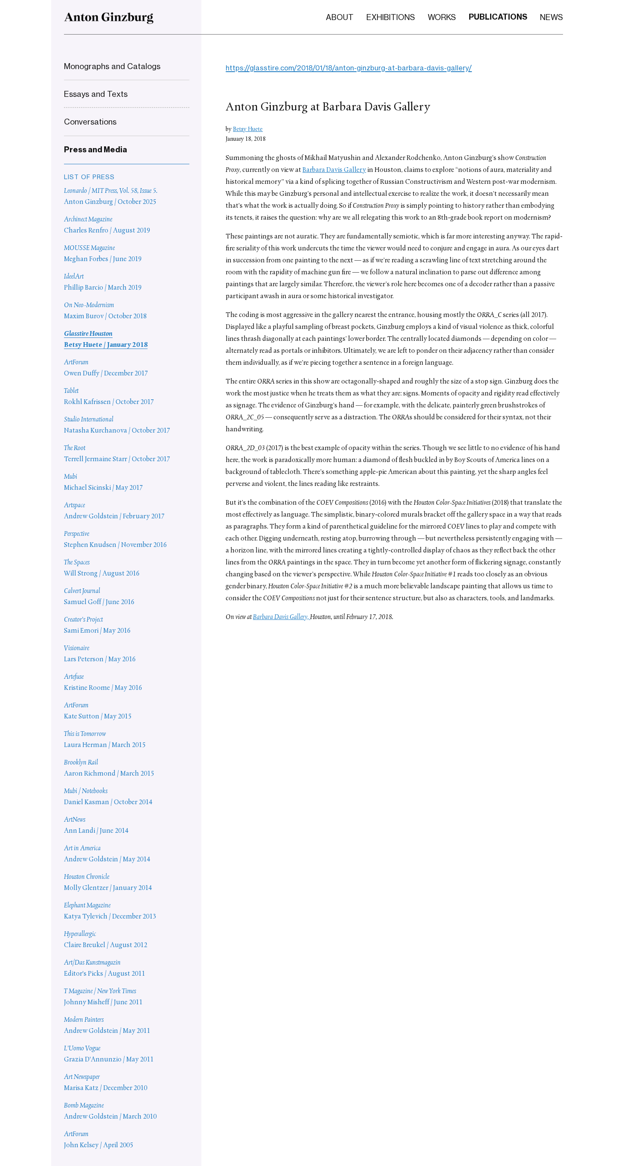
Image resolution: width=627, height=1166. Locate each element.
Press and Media (95, 150)
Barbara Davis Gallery (334, 170)
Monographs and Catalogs (112, 66)
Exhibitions (390, 17)
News (551, 17)
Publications (498, 17)
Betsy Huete (248, 129)
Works (442, 17)
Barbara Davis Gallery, (281, 617)
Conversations (90, 121)
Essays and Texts (96, 94)
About (340, 17)
